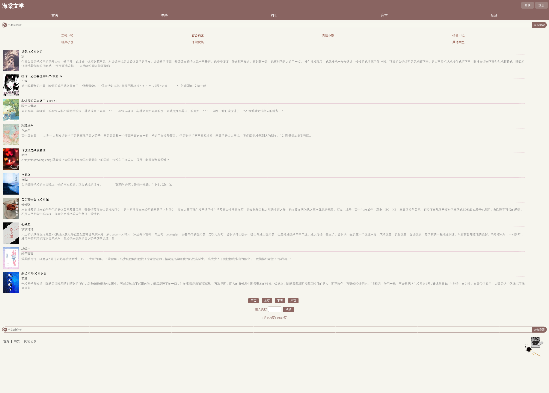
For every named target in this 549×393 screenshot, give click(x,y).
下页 (280, 300)
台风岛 (25, 175)
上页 (267, 300)
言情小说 (328, 35)
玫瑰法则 (27, 125)
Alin (24, 81)
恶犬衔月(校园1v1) (33, 273)
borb (24, 155)
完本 (384, 15)
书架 (17, 341)
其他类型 (458, 42)
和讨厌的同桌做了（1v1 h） (39, 101)
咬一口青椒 (28, 105)
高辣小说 (67, 35)
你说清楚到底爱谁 (33, 150)
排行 (274, 15)
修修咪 (25, 204)
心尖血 (25, 224)
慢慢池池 (27, 229)
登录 (528, 5)
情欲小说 (458, 35)
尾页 (293, 300)
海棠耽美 (198, 42)
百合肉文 (198, 35)
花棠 (24, 278)
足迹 (494, 15)
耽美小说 (67, 42)
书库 (164, 15)
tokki (24, 179)
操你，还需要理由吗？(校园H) (41, 76)
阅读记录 (30, 341)
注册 (541, 5)
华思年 (25, 130)
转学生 (25, 249)
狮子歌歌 (27, 253)
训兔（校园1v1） (32, 51)
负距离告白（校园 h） (36, 199)
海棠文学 (13, 6)
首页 (54, 15)
